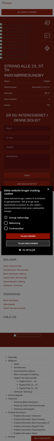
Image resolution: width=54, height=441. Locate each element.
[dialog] (27, 220)
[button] (27, 249)
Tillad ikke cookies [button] (28, 243)
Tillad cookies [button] (28, 236)
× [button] (48, 189)
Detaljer (7, 211)
